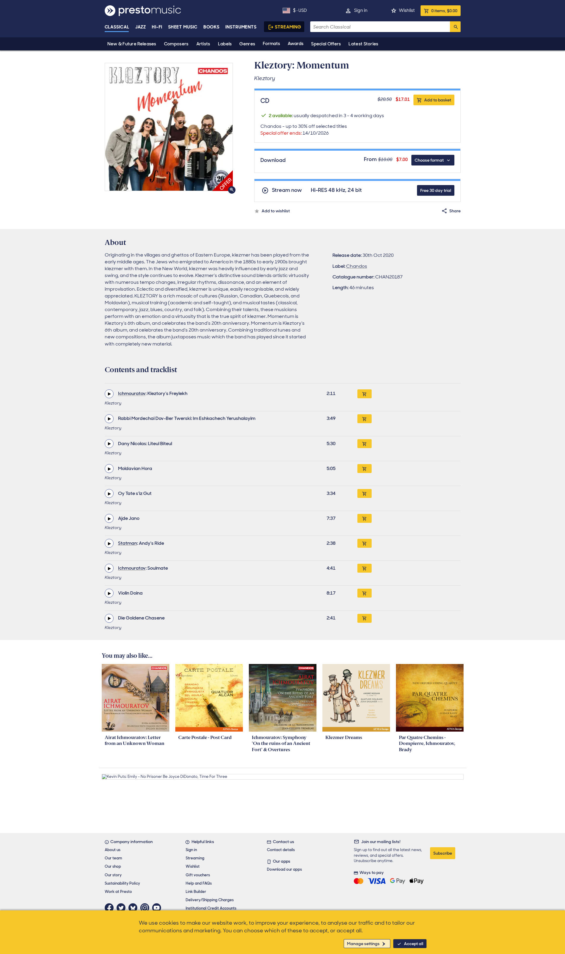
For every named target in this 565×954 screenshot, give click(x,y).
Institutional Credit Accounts (211, 908)
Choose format (429, 160)
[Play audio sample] (109, 393)
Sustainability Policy (122, 883)
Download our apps (284, 869)
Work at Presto (118, 891)
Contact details (281, 849)
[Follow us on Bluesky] (134, 907)
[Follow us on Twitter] (122, 907)
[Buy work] (364, 393)
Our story (113, 874)
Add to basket (437, 100)
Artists (203, 44)
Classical (117, 27)
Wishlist (407, 10)
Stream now (287, 190)
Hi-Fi (157, 27)
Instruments (241, 27)
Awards (295, 44)
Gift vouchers (198, 874)
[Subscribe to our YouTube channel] (158, 907)
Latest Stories (363, 44)
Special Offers (326, 44)
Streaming (288, 27)
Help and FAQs (199, 883)
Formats (271, 44)
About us (112, 849)
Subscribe (442, 853)
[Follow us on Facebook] (111, 907)
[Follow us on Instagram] (146, 907)
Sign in (360, 10)
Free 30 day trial (435, 190)
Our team (113, 858)
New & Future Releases (131, 44)
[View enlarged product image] (169, 127)
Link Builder (196, 891)
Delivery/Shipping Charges (210, 899)
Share (455, 211)
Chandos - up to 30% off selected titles (303, 129)
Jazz (140, 27)
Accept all (413, 943)
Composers (176, 44)
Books (211, 27)
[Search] (455, 26)
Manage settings (363, 943)
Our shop (113, 866)
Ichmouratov (132, 393)
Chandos (356, 266)
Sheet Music (183, 27)
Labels (225, 44)
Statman (127, 543)
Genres (247, 44)
